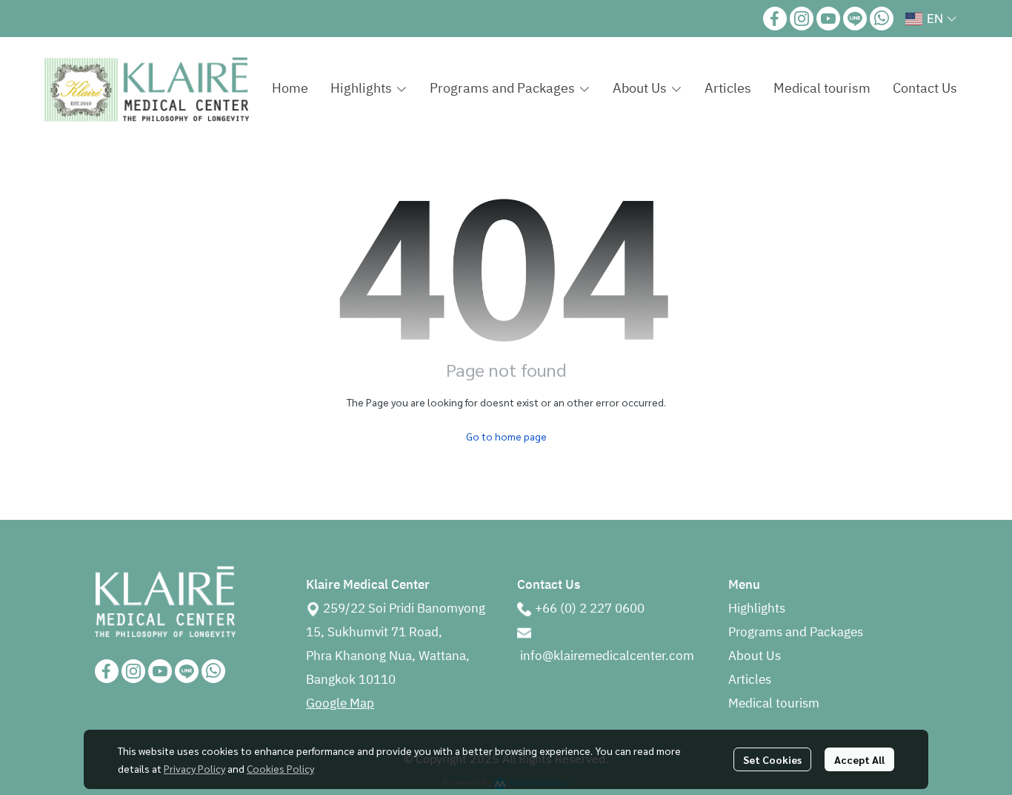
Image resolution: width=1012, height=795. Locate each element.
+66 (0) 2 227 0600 (590, 608)
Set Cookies (772, 759)
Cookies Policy (280, 768)
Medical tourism (773, 703)
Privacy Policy (194, 768)
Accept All (859, 759)
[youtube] (828, 18)
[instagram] (801, 18)
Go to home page (506, 436)
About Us (754, 656)
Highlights (756, 608)
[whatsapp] (881, 18)
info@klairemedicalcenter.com (607, 656)
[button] (930, 18)
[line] (855, 18)
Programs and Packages (795, 632)
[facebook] (775, 18)
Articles (749, 680)
